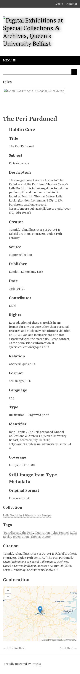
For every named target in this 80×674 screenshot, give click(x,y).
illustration (42, 532)
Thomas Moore (40, 537)
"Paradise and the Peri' (18, 532)
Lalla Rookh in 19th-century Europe (27, 515)
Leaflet (44, 639)
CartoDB (72, 639)
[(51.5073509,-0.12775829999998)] (40, 609)
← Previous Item (14, 648)
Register (71, 3)
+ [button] (8, 590)
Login (59, 3)
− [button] (8, 596)
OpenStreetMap (58, 639)
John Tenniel (60, 532)
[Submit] (74, 72)
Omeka (36, 664)
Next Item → (68, 648)
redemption (21, 537)
